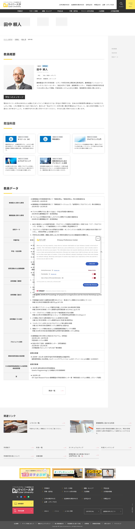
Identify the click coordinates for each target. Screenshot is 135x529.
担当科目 (114, 53)
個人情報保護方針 (59, 523)
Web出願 (21, 511)
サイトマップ (117, 523)
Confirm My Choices (90, 284)
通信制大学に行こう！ (109, 511)
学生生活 (60, 11)
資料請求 (21, 504)
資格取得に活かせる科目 (105, 423)
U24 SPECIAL (90, 511)
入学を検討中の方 (64, 5)
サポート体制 (33, 11)
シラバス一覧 (35, 423)
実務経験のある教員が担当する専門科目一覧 (79, 455)
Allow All (92, 263)
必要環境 (86, 523)
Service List (56, 270)
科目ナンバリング (107, 447)
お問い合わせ (107, 523)
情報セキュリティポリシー (44, 523)
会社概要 (16, 523)
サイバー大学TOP (8, 39)
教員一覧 (23, 39)
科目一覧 (39, 447)
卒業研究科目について (12, 456)
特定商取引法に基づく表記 (74, 523)
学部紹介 (20, 11)
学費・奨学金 (73, 11)
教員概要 (114, 49)
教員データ (115, 57)
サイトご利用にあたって (28, 523)
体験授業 (39, 456)
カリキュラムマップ (76, 447)
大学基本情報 (115, 11)
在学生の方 (89, 5)
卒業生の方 (97, 5)
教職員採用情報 (96, 523)
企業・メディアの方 (108, 5)
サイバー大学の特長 (87, 11)
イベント (57, 511)
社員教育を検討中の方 (77, 5)
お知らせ (46, 511)
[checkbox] (94, 274)
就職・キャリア (47, 11)
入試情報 (101, 11)
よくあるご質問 (69, 511)
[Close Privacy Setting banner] (98, 238)
